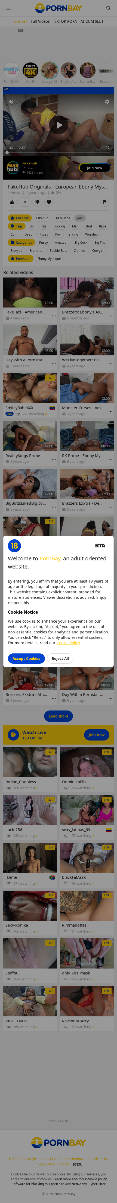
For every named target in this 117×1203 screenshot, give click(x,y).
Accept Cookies (26, 658)
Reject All (60, 658)
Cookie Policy (68, 642)
